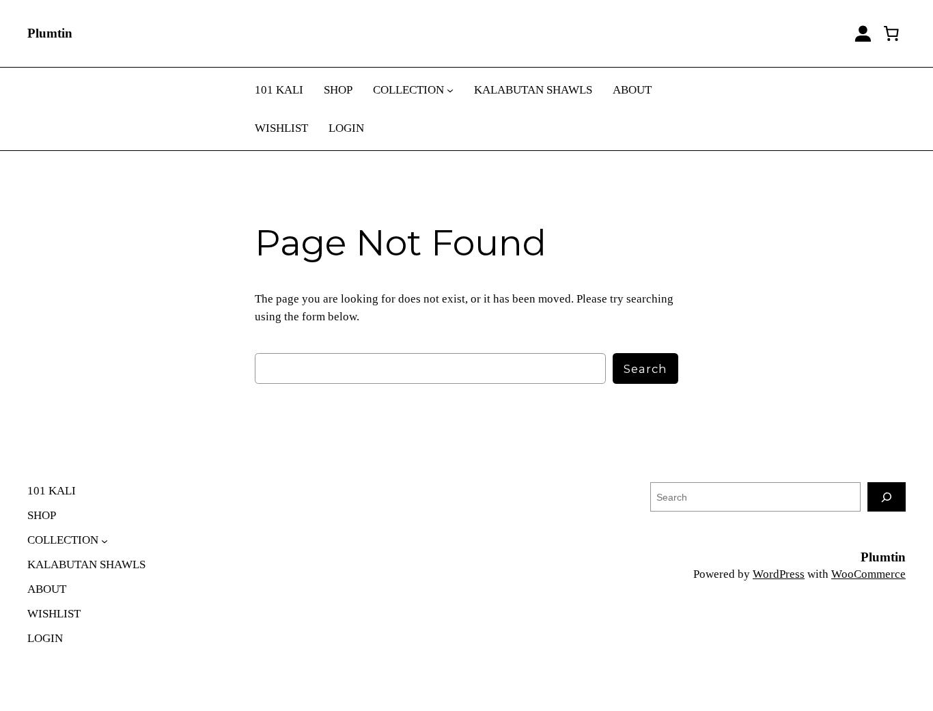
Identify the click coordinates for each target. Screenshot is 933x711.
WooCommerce (868, 574)
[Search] (886, 497)
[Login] (863, 34)
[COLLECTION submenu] (450, 90)
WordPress (779, 574)
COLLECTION (408, 89)
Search (645, 369)
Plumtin (49, 33)
